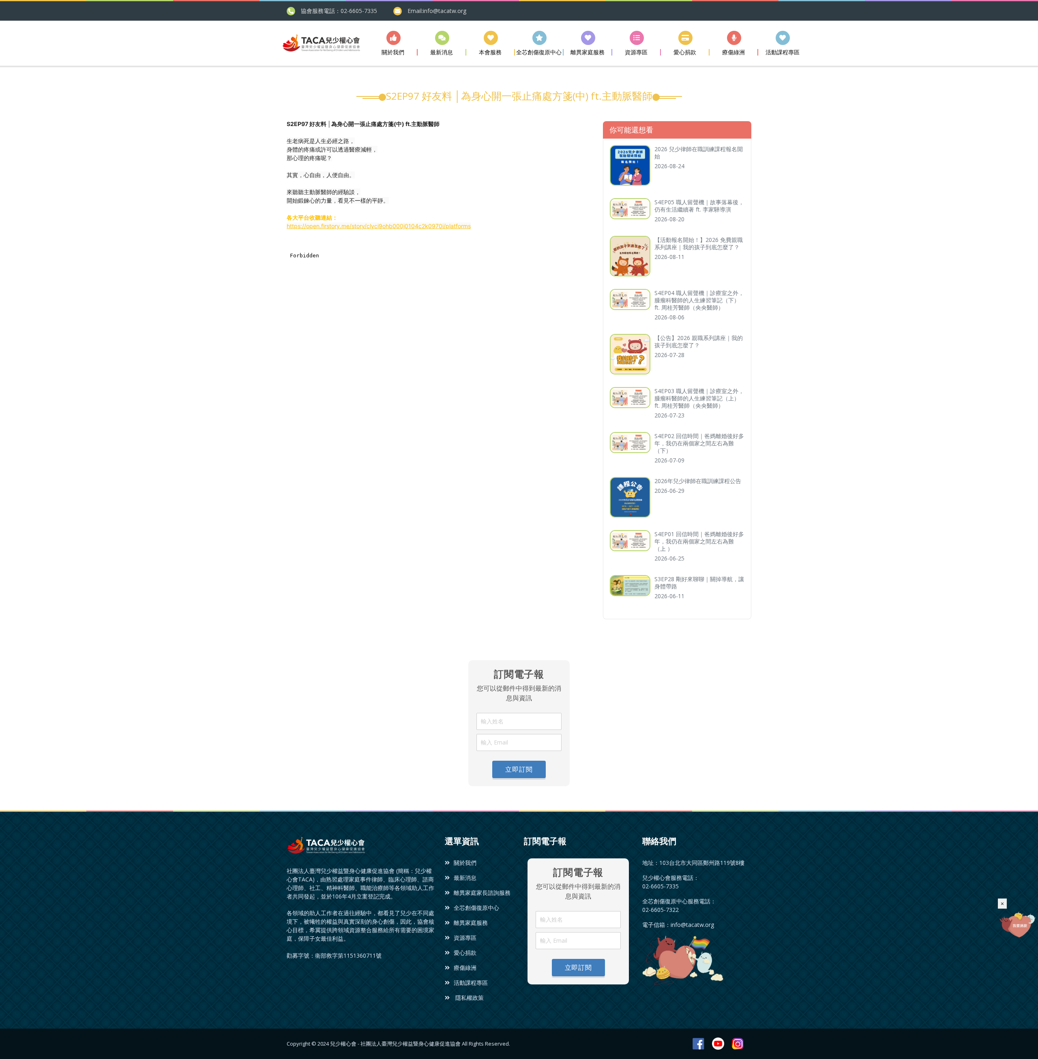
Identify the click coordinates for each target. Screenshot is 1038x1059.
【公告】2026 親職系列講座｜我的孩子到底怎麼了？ (698, 341)
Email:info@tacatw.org (436, 11)
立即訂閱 (518, 769)
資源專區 (465, 937)
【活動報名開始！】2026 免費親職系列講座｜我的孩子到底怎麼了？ (698, 243)
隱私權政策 (469, 997)
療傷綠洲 (465, 967)
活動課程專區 (471, 982)
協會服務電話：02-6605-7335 (339, 11)
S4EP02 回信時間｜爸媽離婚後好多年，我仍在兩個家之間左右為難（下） (699, 443)
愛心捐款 (465, 952)
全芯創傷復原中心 (476, 907)
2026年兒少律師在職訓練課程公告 (697, 481)
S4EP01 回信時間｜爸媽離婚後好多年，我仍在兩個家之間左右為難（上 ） (699, 541)
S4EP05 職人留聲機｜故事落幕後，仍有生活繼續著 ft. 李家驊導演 (699, 205)
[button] (393, 43)
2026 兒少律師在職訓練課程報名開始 (698, 152)
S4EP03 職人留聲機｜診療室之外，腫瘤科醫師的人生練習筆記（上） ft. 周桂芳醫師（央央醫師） (699, 398)
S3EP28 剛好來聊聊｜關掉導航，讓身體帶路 (699, 582)
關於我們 (465, 862)
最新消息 (465, 877)
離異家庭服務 (471, 922)
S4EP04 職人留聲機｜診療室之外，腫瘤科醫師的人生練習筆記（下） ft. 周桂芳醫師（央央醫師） (699, 300)
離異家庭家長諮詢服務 (482, 892)
